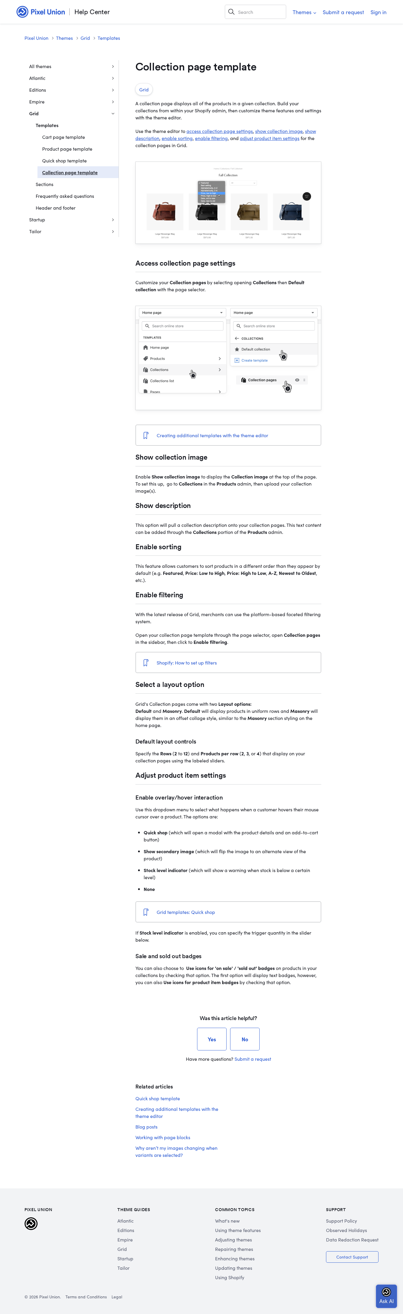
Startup (37, 219)
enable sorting (177, 138)
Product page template (67, 148)
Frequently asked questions (65, 196)
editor (261, 435)
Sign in (378, 12)
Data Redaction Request (352, 1239)
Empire (37, 101)
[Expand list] (113, 66)
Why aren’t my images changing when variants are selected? (176, 1151)
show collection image (279, 131)
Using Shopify (229, 1277)
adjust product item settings (269, 138)
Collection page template (70, 172)
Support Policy (341, 1220)
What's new (227, 1220)
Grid (85, 37)
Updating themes (233, 1267)
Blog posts (146, 1126)
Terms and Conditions (86, 1297)
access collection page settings (219, 131)
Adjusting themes (233, 1239)
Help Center (92, 12)
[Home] (41, 12)
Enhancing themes (235, 1258)
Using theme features (238, 1230)
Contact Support (352, 1257)
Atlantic (37, 78)
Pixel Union (36, 37)
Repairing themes (234, 1249)
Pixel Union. (50, 1297)
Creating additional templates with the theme (205, 435)
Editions (37, 89)
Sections (44, 184)
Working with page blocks (162, 1137)
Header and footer (56, 207)
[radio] (212, 1039)
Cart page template (63, 137)
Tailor (35, 231)
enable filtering (211, 138)
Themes (302, 12)
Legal (117, 1297)
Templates (109, 37)
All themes (40, 66)
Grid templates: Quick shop (186, 912)
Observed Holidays (346, 1230)
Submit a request (343, 12)
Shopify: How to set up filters (187, 662)
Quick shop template (64, 160)
